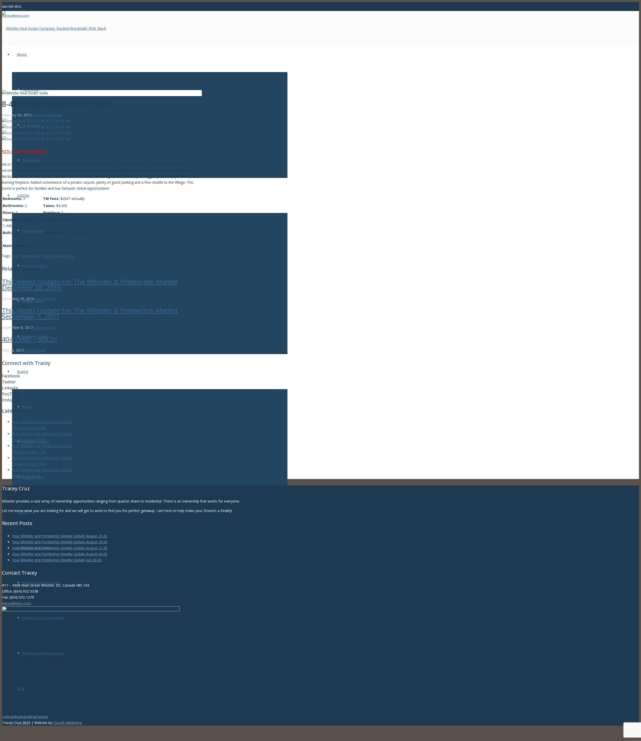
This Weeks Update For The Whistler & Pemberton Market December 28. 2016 (90, 284)
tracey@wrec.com (16, 603)
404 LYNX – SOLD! (29, 339)
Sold (15, 256)
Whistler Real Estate (58, 256)
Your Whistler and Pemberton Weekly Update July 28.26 (56, 560)
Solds (57, 115)
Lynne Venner (42, 115)
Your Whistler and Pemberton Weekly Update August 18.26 (59, 542)
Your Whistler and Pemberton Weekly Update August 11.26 (59, 548)
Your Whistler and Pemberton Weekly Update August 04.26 (59, 554)
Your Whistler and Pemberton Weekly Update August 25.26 (59, 536)
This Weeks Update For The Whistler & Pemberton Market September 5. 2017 (90, 313)
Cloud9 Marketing (67, 722)
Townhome (30, 256)
